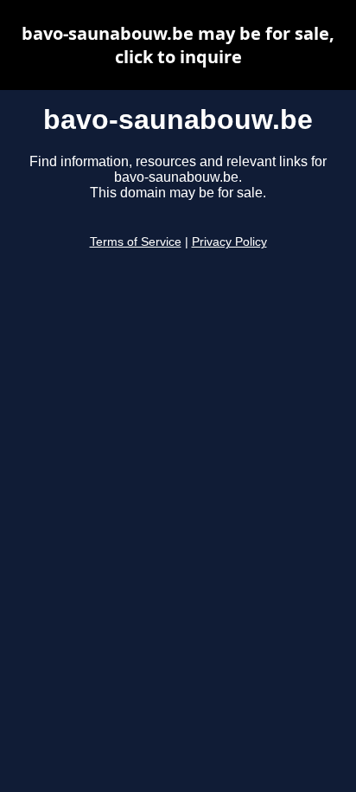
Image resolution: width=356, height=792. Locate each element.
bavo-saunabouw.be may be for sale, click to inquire (178, 45)
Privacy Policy (229, 241)
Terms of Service (135, 241)
